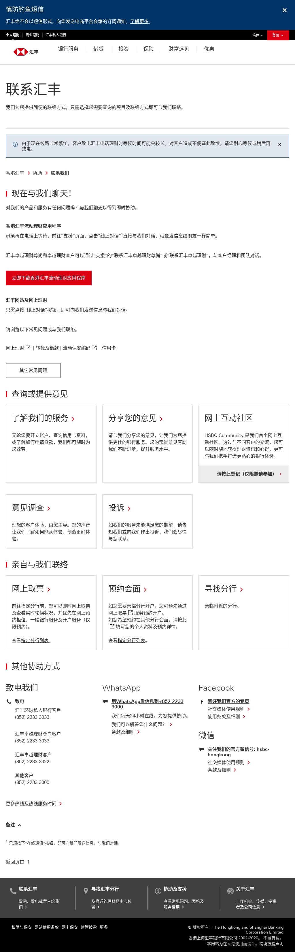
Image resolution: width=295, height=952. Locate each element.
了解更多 (139, 21)
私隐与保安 (22, 927)
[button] (14, 824)
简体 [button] (259, 35)
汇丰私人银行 (56, 35)
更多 (104, 927)
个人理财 (13, 35)
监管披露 (89, 927)
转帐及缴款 (47, 348)
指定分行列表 (35, 640)
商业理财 (32, 35)
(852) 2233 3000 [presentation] (32, 782)
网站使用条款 (47, 927)
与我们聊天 (91, 207)
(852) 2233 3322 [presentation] (32, 761)
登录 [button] (276, 35)
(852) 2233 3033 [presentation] (32, 717)
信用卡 (109, 348)
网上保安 (70, 927)
